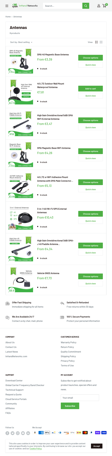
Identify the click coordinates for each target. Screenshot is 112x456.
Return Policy (67, 347)
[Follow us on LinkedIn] (28, 433)
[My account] (98, 5)
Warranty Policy (68, 342)
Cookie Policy (36, 448)
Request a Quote (13, 394)
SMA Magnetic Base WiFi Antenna (53, 148)
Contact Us (10, 347)
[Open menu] (6, 6)
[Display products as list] (96, 42)
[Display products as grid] (101, 42)
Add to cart (90, 88)
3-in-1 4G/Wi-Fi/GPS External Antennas (52, 210)
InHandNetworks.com (16, 356)
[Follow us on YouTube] (23, 433)
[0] (104, 5)
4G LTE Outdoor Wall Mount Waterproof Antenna (50, 85)
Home (8, 16)
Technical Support (14, 389)
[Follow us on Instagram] (18, 433)
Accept (96, 446)
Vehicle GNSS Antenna (48, 273)
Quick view (91, 64)
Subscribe (70, 405)
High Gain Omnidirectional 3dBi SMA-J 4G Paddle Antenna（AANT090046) (55, 242)
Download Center (14, 380)
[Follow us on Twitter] (12, 433)
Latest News (11, 351)
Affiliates (10, 408)
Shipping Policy (68, 356)
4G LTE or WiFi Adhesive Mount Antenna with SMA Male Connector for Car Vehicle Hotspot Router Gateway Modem (54, 179)
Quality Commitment (71, 351)
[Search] (85, 6)
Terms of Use (67, 365)
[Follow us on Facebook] (7, 433)
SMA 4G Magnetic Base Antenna (53, 54)
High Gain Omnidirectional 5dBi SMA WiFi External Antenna (55, 117)
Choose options (90, 57)
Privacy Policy (68, 360)
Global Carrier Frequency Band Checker (24, 385)
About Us (9, 342)
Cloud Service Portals (15, 399)
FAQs (8, 412)
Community (11, 403)
